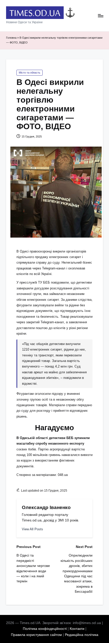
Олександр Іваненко (46, 507)
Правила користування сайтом (36, 635)
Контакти (77, 629)
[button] (32, 529)
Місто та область (29, 72)
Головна (11, 37)
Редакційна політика (81, 635)
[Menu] (100, 15)
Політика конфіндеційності (45, 629)
